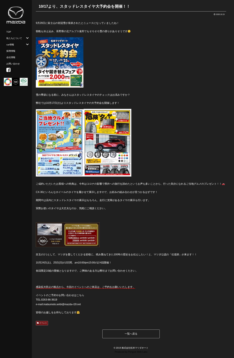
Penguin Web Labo (137, 352)
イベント (43, 323)
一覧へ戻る (131, 333)
